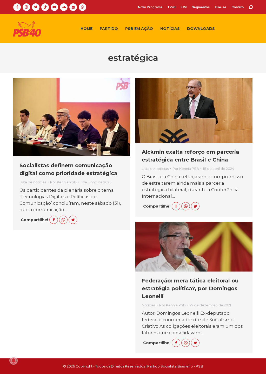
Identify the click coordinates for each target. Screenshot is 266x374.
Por (63, 182)
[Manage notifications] (13, 360)
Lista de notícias (32, 182)
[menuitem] (150, 7)
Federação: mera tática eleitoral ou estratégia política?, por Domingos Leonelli (190, 288)
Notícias (148, 305)
